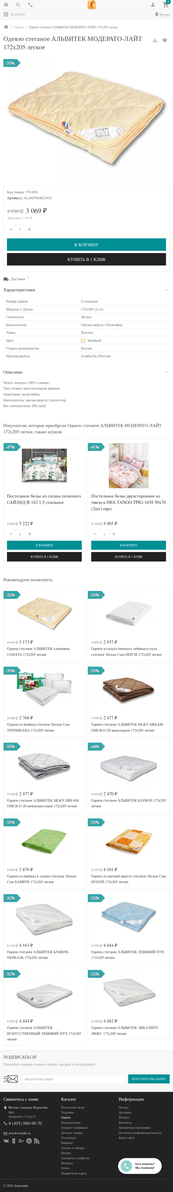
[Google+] (21, 1141)
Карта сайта (126, 1137)
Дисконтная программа (134, 1127)
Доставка (125, 1112)
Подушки (67, 1112)
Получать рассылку (149, 1079)
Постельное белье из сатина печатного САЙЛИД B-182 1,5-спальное (44, 499)
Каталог (18, 14)
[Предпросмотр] (44, 465)
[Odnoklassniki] (13, 1141)
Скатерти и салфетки (75, 1158)
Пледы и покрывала (74, 1127)
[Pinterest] (29, 1141)
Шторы (66, 1153)
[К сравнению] (155, 40)
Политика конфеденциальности (140, 1132)
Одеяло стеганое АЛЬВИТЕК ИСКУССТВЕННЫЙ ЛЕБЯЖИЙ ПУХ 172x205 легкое (44, 1033)
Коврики (67, 1142)
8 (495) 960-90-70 (25, 1123)
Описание (13, 372)
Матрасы (67, 1163)
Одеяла (66, 1117)
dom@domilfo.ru (20, 1133)
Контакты (125, 1122)
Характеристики (19, 290)
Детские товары (71, 1132)
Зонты (65, 1168)
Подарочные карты (73, 1173)
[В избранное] (165, 40)
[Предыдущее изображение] (10, 465)
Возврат (124, 1117)
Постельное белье (73, 1107)
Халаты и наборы (72, 1148)
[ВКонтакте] (6, 1141)
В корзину (86, 245)
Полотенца (68, 1137)
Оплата (123, 1107)
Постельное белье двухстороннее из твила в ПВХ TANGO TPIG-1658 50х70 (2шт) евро (128, 502)
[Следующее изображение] (79, 465)
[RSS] (36, 1141)
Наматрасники (71, 1122)
